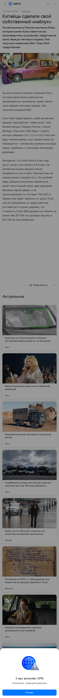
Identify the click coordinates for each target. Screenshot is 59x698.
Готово (29, 692)
